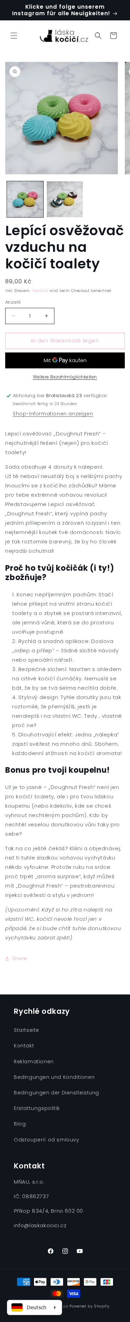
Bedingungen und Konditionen (54, 1077)
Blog (20, 1123)
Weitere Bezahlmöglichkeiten (65, 377)
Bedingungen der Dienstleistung (56, 1092)
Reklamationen (34, 1061)
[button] (13, 35)
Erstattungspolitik (37, 1108)
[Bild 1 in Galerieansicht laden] (25, 199)
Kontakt (24, 1045)
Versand (40, 290)
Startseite (26, 1030)
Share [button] (19, 958)
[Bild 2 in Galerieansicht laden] (65, 199)
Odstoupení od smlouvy (46, 1139)
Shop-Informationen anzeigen (53, 413)
